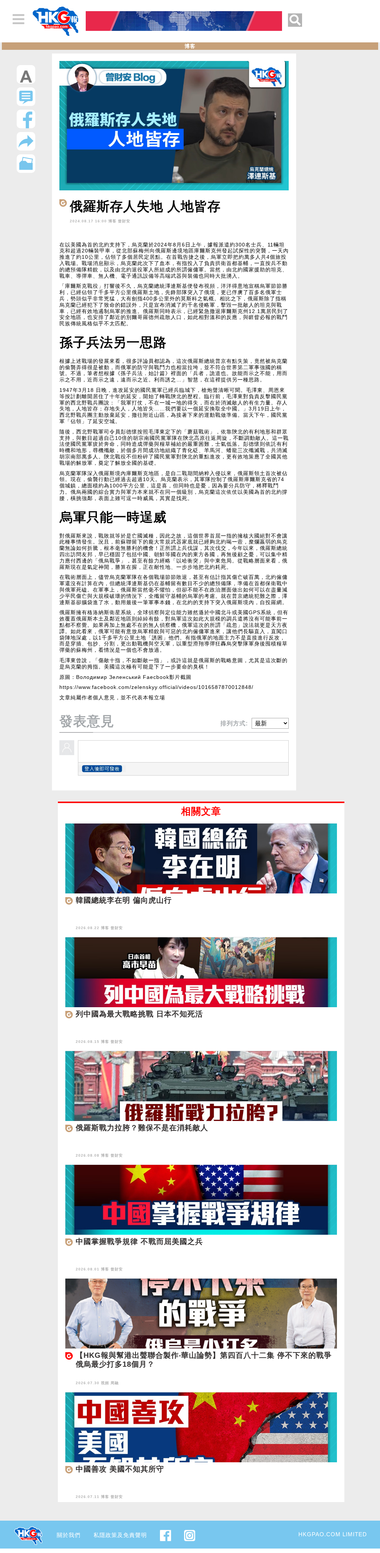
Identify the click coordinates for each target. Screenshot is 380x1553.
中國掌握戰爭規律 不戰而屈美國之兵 (139, 1241)
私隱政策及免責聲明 (120, 1535)
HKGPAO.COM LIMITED (332, 1534)
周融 (115, 1383)
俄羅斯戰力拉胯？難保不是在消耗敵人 (142, 1128)
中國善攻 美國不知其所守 (120, 1469)
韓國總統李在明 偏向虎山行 (124, 900)
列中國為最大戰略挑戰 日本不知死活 (139, 1014)
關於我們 (69, 1535)
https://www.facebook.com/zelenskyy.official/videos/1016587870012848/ (156, 687)
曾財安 (124, 221)
